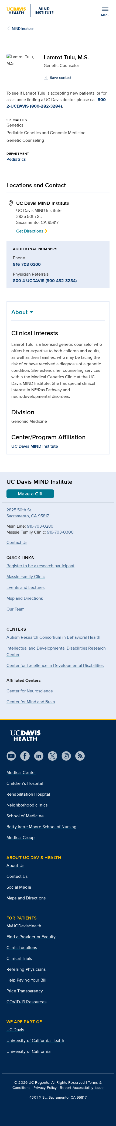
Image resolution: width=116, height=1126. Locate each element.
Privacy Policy (45, 1087)
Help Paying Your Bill (26, 980)
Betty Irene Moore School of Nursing (41, 827)
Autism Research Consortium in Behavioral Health (53, 637)
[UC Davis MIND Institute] (29, 10)
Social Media (18, 887)
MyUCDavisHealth (23, 926)
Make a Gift (30, 493)
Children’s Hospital (24, 783)
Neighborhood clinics (26, 805)
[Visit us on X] (50, 756)
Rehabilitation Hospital (28, 794)
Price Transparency (24, 991)
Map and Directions (24, 598)
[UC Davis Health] (25, 736)
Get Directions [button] (29, 231)
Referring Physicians (26, 969)
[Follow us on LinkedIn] (36, 756)
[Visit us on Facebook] (23, 756)
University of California (28, 1051)
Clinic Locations (21, 947)
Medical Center (21, 772)
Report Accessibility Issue (82, 1087)
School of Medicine (25, 816)
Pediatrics (16, 159)
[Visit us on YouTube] (11, 756)
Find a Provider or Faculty (31, 937)
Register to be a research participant (40, 566)
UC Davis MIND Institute (34, 446)
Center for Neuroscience (29, 691)
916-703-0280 (40, 526)
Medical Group (20, 837)
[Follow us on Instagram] (64, 756)
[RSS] (78, 756)
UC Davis (15, 1030)
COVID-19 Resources (26, 1002)
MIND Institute (22, 28)
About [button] (19, 312)
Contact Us (16, 542)
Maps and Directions (26, 898)
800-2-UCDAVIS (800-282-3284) (56, 102)
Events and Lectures (25, 587)
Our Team (15, 609)
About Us (15, 865)
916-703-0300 (27, 264)
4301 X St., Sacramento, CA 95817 (57, 1097)
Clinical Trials (19, 958)
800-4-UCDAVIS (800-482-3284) (45, 281)
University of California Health (35, 1040)
